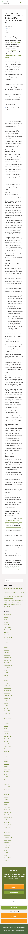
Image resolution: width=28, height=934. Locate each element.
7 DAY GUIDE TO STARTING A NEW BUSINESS (14, 915)
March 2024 (6, 650)
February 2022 (7, 710)
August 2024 (7, 639)
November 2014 (7, 832)
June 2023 (6, 672)
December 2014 (7, 830)
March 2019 (6, 766)
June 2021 (6, 726)
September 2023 (8, 665)
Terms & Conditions (15, 930)
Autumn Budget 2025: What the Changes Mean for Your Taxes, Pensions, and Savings (14, 589)
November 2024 (7, 632)
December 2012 (7, 862)
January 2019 (7, 769)
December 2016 (7, 789)
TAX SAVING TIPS (14, 921)
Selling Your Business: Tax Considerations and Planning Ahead (13, 597)
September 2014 (8, 837)
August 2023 (7, 667)
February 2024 (7, 652)
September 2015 (8, 817)
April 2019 (6, 764)
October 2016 (7, 794)
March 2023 (6, 680)
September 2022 (8, 695)
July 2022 (6, 700)
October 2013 (7, 845)
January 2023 (7, 685)
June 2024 (6, 645)
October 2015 (7, 814)
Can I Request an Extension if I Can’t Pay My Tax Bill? (14, 593)
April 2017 (6, 779)
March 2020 (6, 743)
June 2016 (6, 799)
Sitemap (22, 930)
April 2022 (6, 708)
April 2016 (6, 802)
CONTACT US (14, 892)
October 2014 (7, 835)
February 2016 (7, 807)
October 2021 (7, 721)
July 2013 (6, 850)
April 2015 (6, 822)
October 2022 (7, 693)
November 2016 (7, 792)
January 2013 (7, 860)
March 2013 (6, 855)
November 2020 (7, 736)
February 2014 (7, 840)
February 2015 (7, 824)
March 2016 (6, 804)
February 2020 (7, 746)
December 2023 (7, 657)
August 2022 (7, 698)
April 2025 (6, 622)
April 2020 (6, 741)
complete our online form (14, 570)
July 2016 (6, 797)
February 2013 (7, 857)
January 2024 (7, 655)
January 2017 (7, 786)
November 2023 (7, 660)
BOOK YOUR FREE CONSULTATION (14, 886)
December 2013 (7, 842)
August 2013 (7, 847)
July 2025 (6, 617)
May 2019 (6, 761)
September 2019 (8, 754)
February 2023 (7, 683)
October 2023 (7, 662)
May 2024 (6, 647)
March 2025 (6, 624)
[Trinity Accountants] (6, 2)
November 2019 (7, 748)
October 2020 (7, 738)
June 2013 (6, 852)
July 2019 (6, 756)
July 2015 (6, 819)
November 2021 (7, 718)
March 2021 (6, 731)
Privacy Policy (7, 930)
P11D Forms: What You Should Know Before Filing (12, 605)
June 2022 (6, 703)
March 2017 (6, 781)
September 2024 (8, 637)
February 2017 (7, 784)
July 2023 (6, 670)
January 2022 (7, 713)
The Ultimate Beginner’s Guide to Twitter (13, 55)
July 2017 (6, 774)
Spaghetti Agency (16, 42)
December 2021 (7, 716)
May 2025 (6, 619)
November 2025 (7, 614)
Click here (13, 50)
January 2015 (7, 827)
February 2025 (7, 627)
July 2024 (6, 642)
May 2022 (6, 705)
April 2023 (6, 678)
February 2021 (7, 733)
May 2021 (6, 728)
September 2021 (8, 723)
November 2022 (7, 690)
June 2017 (6, 776)
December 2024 (7, 629)
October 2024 (7, 634)
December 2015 (7, 812)
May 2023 (6, 675)
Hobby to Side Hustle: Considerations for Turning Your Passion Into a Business (13, 601)
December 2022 (7, 688)
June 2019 (6, 759)
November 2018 (7, 771)
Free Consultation (18, 568)
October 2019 (7, 751)
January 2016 (7, 809)
